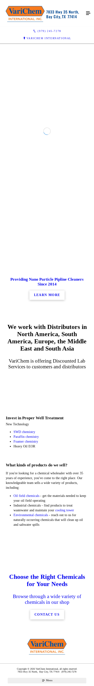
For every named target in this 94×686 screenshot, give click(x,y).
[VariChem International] (42, 13)
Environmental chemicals (30, 515)
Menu (49, 680)
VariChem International (49, 38)
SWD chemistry (24, 432)
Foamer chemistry (25, 441)
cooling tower (64, 510)
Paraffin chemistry (26, 437)
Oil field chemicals (26, 496)
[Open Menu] (88, 13)
